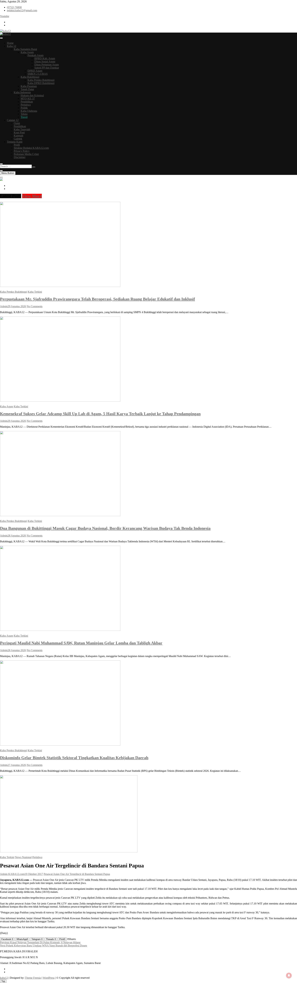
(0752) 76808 (14, 7)
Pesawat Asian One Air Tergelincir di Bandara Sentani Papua (77, 874)
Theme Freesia (33, 977)
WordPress (48, 977)
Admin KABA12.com (12, 874)
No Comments (34, 306)
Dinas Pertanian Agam (46, 64)
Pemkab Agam (35, 55)
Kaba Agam (27, 52)
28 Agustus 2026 (17, 535)
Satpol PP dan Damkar (46, 67)
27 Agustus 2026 (17, 765)
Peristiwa (26, 104)
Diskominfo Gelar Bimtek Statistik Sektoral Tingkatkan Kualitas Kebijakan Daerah (74, 757)
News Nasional (23, 857)
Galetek (18, 138)
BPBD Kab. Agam (44, 58)
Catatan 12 (13, 120)
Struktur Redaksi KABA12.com (31, 147)
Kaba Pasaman (29, 86)
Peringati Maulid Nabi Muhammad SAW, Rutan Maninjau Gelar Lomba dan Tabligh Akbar (81, 643)
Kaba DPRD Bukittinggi (41, 83)
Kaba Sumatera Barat (25, 49)
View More (32, 196)
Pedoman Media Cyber (26, 154)
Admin (4, 306)
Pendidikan (27, 101)
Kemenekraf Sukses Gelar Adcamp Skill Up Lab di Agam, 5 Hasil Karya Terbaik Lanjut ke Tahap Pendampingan (100, 414)
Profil (17, 144)
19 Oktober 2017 (33, 874)
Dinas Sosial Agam (44, 61)
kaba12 (4, 977)
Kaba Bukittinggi (30, 76)
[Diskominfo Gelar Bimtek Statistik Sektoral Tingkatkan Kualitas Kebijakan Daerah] (60, 744)
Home (10, 42)
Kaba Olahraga (29, 110)
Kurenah (18, 135)
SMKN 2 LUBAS (38, 73)
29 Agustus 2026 (17, 306)
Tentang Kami (14, 141)
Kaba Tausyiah (22, 129)
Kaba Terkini (35, 291)
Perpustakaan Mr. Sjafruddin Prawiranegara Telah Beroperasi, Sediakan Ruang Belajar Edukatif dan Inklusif (97, 299)
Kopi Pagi (19, 132)
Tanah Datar (27, 89)
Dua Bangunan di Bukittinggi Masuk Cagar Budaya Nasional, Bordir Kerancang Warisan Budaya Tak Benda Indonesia (105, 528)
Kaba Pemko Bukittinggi (41, 80)
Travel (24, 117)
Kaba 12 (11, 46)
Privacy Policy (22, 151)
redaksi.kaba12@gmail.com (22, 10)
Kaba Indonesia (22, 92)
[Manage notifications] (289, 975)
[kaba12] (1, 179)
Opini (17, 123)
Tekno (24, 113)
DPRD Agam (35, 70)
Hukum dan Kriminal (32, 95)
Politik (24, 107)
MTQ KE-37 (28, 98)
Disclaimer (19, 157)
